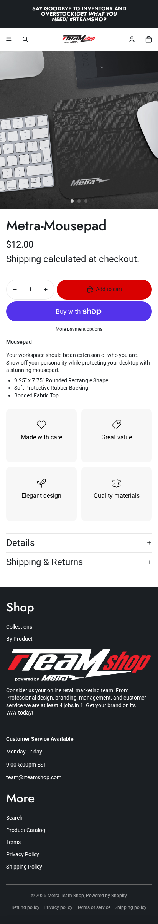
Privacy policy (58, 907)
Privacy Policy (22, 854)
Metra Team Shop (66, 895)
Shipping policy (130, 907)
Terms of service (93, 907)
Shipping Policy (24, 867)
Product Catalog (25, 830)
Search (14, 818)
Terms (13, 842)
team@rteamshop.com (33, 777)
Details (20, 542)
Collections (19, 627)
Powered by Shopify (106, 895)
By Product (19, 639)
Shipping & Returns (44, 562)
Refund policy (26, 907)
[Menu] (9, 39)
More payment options (79, 329)
